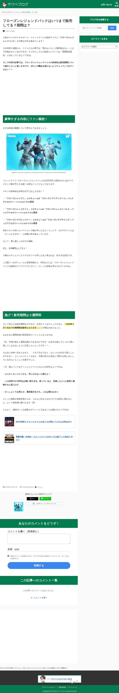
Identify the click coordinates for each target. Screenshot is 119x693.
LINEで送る (46, 498)
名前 (14, 549)
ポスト (33, 498)
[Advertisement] (38, 92)
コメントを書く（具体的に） (24, 531)
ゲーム (40, 487)
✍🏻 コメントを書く (38, 598)
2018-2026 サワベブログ (58, 691)
